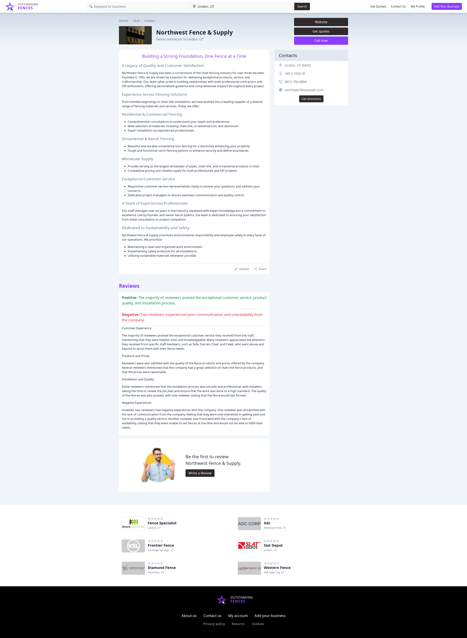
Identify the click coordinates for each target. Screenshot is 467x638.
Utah (136, 20)
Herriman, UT (156, 572)
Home (123, 20)
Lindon (149, 20)
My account (238, 615)
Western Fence (277, 567)
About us (189, 615)
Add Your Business (447, 6)
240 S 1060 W (295, 73)
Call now (321, 40)
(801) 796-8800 (296, 81)
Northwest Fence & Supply (194, 32)
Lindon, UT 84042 (298, 65)
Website (321, 22)
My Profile (418, 6)
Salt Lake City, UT (274, 572)
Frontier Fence (161, 545)
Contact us (212, 615)
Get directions (311, 99)
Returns (238, 624)
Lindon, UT (154, 527)
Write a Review (200, 473)
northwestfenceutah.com (304, 90)
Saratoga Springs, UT (161, 550)
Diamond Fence (162, 567)
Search (302, 6)
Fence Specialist (162, 523)
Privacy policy (214, 624)
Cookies (258, 624)
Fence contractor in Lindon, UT (180, 39)
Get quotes (321, 31)
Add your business (270, 615)
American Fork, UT (275, 527)
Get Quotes (378, 6)
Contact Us (398, 6)
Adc (267, 523)
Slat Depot (273, 545)
